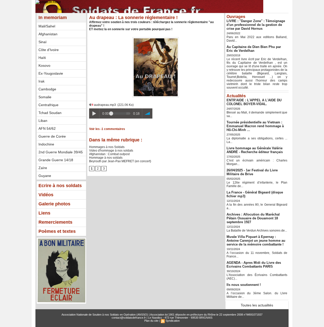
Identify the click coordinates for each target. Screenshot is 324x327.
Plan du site (151, 320)
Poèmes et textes (57, 231)
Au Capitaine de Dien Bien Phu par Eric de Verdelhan (254, 49)
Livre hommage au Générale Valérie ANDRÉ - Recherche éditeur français (255, 150)
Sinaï (42, 42)
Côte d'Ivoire (48, 50)
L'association (84, 9)
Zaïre (42, 168)
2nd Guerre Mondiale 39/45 (60, 152)
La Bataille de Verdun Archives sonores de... (257, 230)
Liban (42, 121)
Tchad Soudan (50, 113)
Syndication (173, 320)
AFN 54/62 (47, 128)
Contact (121, 9)
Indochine (46, 144)
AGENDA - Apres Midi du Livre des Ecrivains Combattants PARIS (254, 264)
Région (104, 9)
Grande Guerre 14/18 (55, 160)
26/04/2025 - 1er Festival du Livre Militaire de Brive (252, 172)
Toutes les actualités (257, 305)
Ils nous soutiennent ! (244, 285)
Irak (41, 81)
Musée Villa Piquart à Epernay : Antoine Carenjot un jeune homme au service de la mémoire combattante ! (256, 240)
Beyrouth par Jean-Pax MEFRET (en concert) (120, 161)
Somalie (44, 97)
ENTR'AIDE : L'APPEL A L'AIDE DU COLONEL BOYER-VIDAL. (254, 102)
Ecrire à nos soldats (147, 9)
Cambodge (47, 89)
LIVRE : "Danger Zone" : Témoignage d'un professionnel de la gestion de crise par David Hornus (256, 24)
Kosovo (44, 65)
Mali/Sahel (46, 26)
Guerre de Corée (52, 136)
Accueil (43, 9)
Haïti (42, 58)
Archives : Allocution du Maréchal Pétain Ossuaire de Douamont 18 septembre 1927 (253, 218)
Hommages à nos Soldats (107, 147)
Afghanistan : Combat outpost (109, 154)
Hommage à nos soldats (106, 157)
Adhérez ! (61, 9)
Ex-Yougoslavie (50, 73)
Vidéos (45, 194)
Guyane (44, 176)
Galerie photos (54, 203)
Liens (44, 213)
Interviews (196, 9)
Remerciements (55, 222)
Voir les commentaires (107, 129)
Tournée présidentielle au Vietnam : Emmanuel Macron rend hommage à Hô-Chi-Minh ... (255, 126)
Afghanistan (47, 34)
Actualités (176, 9)
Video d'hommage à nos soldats (111, 150)
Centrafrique (48, 105)
